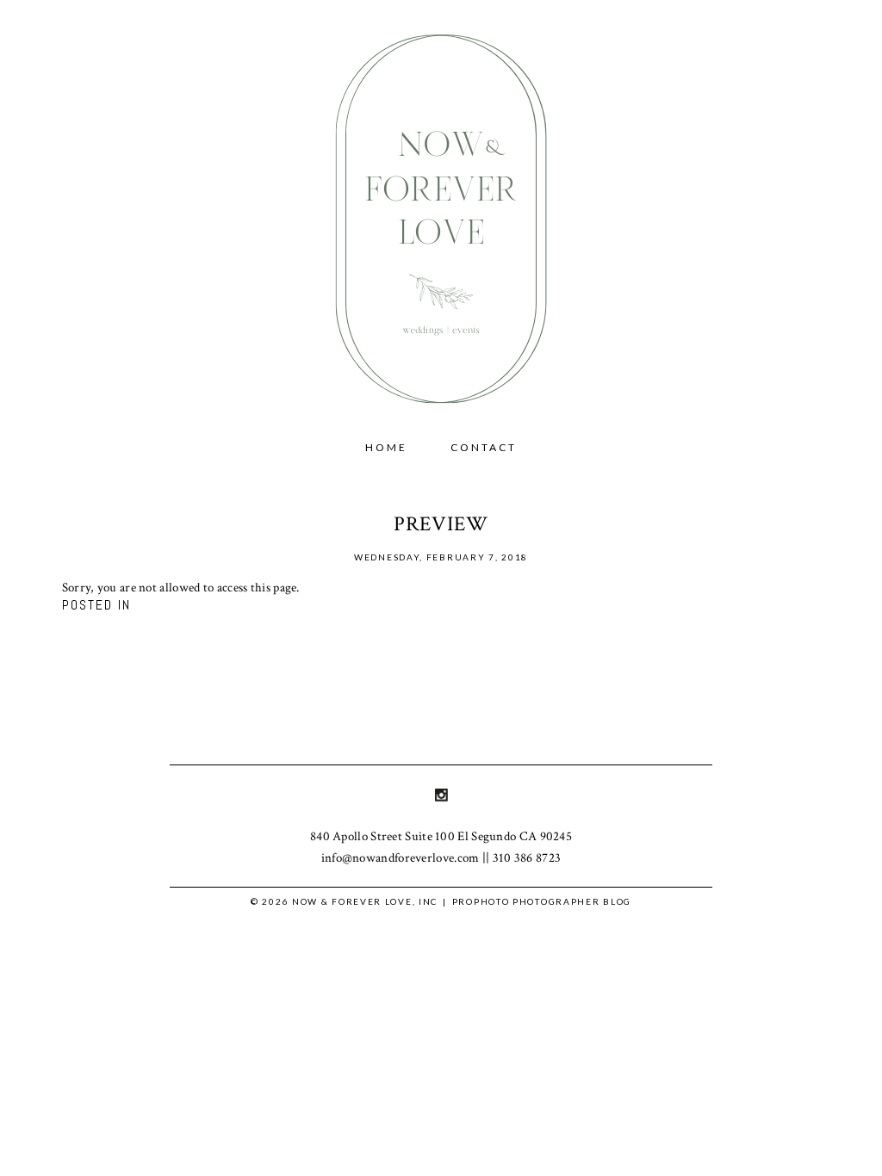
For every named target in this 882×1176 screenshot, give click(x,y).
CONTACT (483, 447)
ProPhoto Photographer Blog (541, 901)
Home (386, 447)
